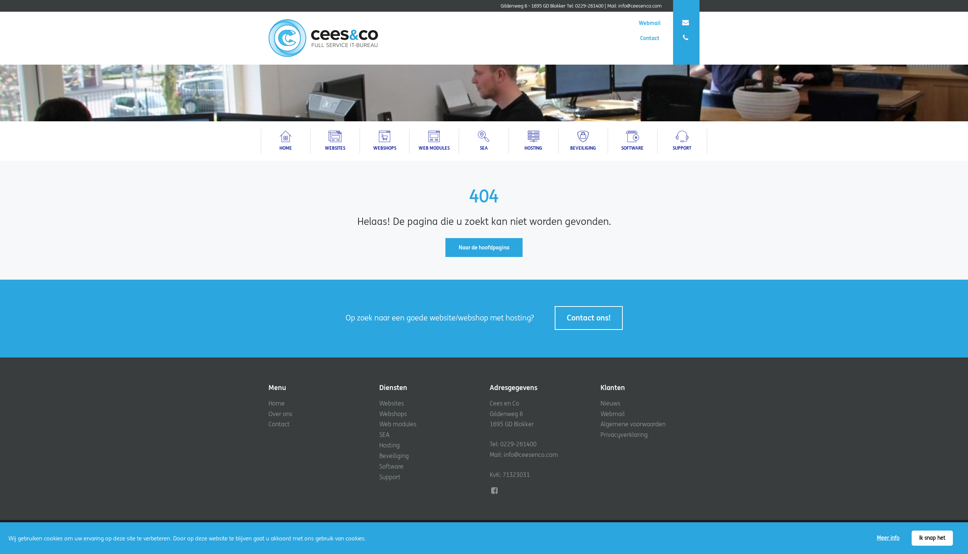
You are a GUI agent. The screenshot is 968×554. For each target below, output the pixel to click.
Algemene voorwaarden (633, 424)
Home (276, 403)
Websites (391, 403)
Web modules (397, 424)
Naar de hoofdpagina (484, 247)
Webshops (393, 414)
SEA (384, 434)
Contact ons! (589, 317)
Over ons (280, 414)
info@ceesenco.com (640, 6)
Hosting (389, 445)
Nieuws (610, 403)
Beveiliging (394, 456)
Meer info (888, 537)
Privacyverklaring (624, 434)
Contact (650, 38)
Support (389, 477)
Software (391, 466)
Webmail (650, 23)
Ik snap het (932, 537)
